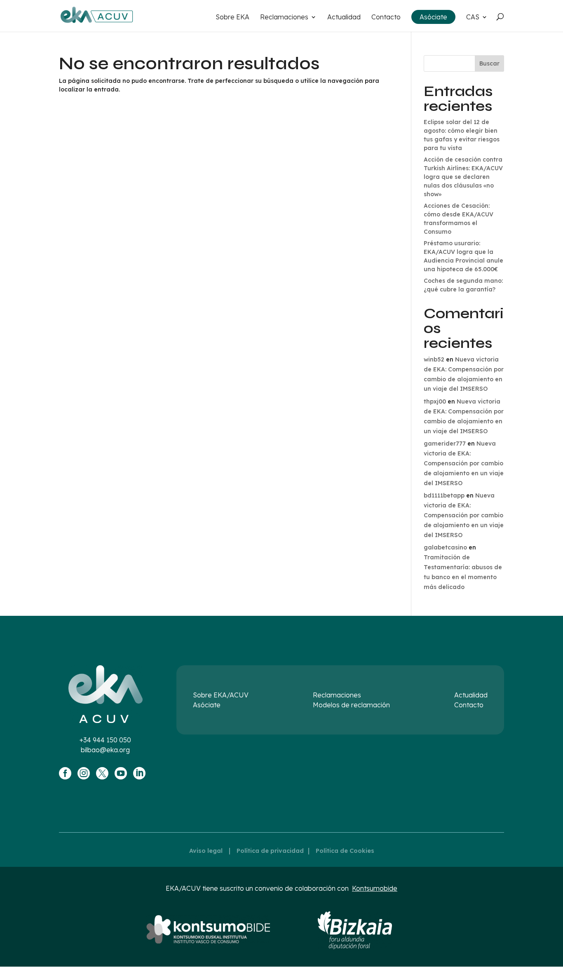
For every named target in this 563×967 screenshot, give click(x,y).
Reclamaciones (284, 17)
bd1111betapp (444, 495)
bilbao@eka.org (105, 750)
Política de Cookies (345, 850)
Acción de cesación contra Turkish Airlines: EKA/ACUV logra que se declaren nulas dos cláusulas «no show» (463, 177)
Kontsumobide (374, 888)
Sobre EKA (232, 17)
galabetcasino (445, 547)
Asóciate (433, 17)
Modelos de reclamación (351, 705)
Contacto (386, 17)
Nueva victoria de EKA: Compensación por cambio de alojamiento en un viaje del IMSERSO (464, 463)
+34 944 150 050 (105, 740)
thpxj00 (435, 401)
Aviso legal (206, 850)
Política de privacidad (270, 850)
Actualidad (344, 17)
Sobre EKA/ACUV (221, 695)
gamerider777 (445, 443)
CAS (472, 17)
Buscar (489, 63)
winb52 (434, 359)
